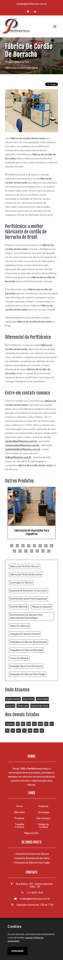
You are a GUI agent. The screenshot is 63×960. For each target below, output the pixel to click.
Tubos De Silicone (19, 658)
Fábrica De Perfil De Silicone (24, 566)
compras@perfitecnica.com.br (22, 445)
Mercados (19, 812)
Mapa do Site (22, 62)
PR (46, 724)
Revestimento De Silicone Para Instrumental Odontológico (26, 616)
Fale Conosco (43, 818)
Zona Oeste (42, 699)
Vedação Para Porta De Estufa (26, 666)
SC (12, 730)
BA (28, 724)
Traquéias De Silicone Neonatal (26, 650)
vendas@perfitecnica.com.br (31, 4)
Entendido (18, 950)
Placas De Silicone (41, 606)
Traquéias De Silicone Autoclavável (28, 642)
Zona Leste (22, 705)
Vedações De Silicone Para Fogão (27, 674)
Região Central (13, 699)
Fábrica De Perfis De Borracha (25, 574)
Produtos (19, 818)
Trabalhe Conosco (19, 825)
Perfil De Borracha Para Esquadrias (28, 598)
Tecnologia (43, 812)
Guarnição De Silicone (21, 582)
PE (18, 724)
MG (40, 724)
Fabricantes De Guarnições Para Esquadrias (31, 532)
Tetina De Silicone (19, 626)
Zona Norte (28, 699)
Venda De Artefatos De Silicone (32, 854)
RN (30, 730)
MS (18, 730)
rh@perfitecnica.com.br (18, 457)
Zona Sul (10, 705)
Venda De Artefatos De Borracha (32, 858)
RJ (51, 724)
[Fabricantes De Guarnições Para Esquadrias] (31, 506)
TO (24, 730)
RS (7, 730)
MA (36, 730)
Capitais (10, 724)
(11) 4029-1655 (35, 892)
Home (8, 62)
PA (41, 730)
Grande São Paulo (39, 705)
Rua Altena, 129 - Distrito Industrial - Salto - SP (35, 885)
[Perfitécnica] (31, 26)
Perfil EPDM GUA (19, 606)
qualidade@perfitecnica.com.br (22, 449)
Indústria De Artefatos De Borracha (28, 590)
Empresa (43, 806)
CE (23, 724)
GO (34, 724)
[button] (11, 545)
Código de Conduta (43, 825)
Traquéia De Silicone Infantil (24, 634)
